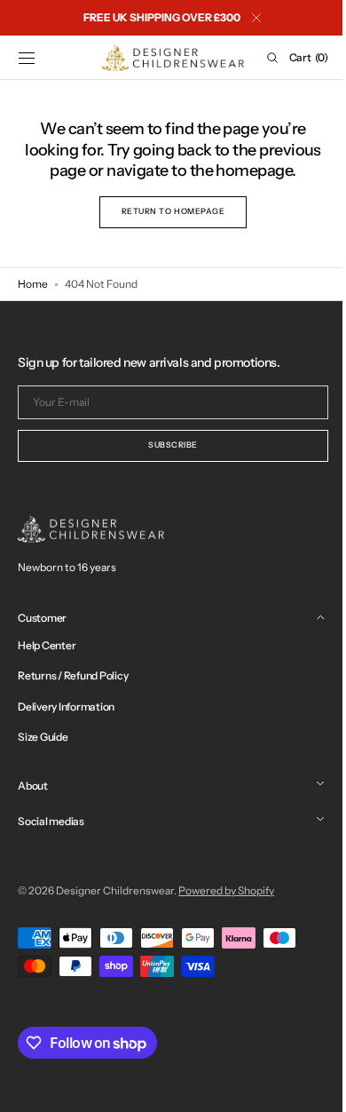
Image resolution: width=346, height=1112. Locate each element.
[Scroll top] (306, 1085)
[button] (26, 57)
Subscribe (167, 444)
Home (33, 283)
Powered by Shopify (226, 890)
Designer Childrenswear (115, 890)
